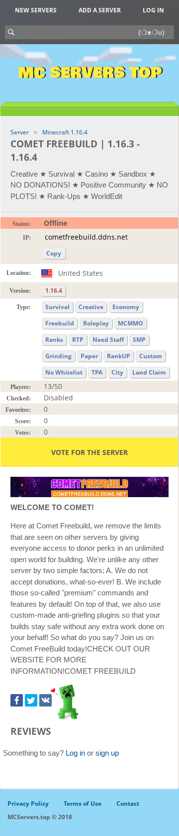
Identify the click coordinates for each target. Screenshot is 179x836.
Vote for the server (89, 452)
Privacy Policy (28, 803)
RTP (78, 339)
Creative (91, 307)
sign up (107, 753)
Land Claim (149, 372)
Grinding (58, 356)
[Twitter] (31, 700)
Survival (57, 307)
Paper (89, 356)
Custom (150, 356)
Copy (53, 253)
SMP (139, 339)
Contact (127, 803)
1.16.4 (53, 290)
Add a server (100, 10)
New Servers (36, 10)
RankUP (118, 356)
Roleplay (96, 323)
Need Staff (108, 339)
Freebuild (59, 323)
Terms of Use (82, 803)
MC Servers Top (90, 73)
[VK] (45, 700)
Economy (125, 307)
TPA (96, 372)
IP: (27, 237)
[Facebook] (16, 700)
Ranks (54, 339)
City (117, 372)
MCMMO (130, 323)
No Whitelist (64, 372)
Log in (153, 10)
